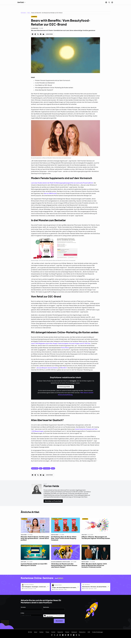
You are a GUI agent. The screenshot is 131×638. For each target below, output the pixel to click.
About (35, 632)
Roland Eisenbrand (56, 561)
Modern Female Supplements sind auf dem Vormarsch (52, 80)
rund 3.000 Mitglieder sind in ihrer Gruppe (44, 343)
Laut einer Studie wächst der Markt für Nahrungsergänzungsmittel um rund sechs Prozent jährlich (62, 183)
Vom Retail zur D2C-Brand (43, 85)
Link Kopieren (49, 34)
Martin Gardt (55, 534)
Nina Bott (64, 368)
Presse (47, 632)
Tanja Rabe (24, 534)
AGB (89, 632)
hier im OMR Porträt (50, 193)
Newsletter (60, 632)
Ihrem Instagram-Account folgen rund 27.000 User (74, 343)
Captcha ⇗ (60, 615)
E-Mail (22, 613)
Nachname (46, 607)
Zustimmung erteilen (64, 387)
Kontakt (53, 632)
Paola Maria (65, 348)
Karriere (41, 632)
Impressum (74, 632)
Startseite (23, 12)
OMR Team (84, 534)
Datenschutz (82, 632)
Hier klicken (50, 616)
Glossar (67, 632)
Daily (28, 12)
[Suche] (109, 2)
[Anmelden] (112, 2)
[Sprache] (106, 2)
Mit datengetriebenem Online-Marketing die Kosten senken (54, 87)
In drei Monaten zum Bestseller (45, 83)
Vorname (23, 607)
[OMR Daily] (21, 2)
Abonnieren (59, 621)
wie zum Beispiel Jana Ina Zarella (47, 368)
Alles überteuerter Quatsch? (44, 90)
